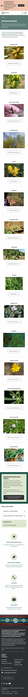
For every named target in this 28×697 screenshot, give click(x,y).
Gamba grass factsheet (13, 152)
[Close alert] (26, 5)
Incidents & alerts (18, 664)
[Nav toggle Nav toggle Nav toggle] (25, 13)
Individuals (4, 659)
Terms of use (14, 691)
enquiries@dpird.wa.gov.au (10, 672)
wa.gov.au (16, 693)
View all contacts (7, 677)
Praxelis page (13, 294)
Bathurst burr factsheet (13, 63)
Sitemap (3, 691)
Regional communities (7, 663)
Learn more (21, 5)
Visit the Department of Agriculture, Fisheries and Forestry (14, 497)
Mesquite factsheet (13, 210)
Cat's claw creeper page (13, 121)
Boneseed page (13, 92)
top (25, 695)
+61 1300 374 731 (8, 667)
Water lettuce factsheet (13, 465)
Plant (3, 17)
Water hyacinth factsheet (13, 437)
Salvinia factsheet (13, 351)
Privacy (8, 691)
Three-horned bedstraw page (13, 408)
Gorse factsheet (13, 181)
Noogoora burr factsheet (13, 238)
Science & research (18, 659)
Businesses (4, 661)
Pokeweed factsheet (13, 263)
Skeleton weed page (13, 379)
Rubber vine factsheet (13, 321)
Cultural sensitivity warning (7, 693)
